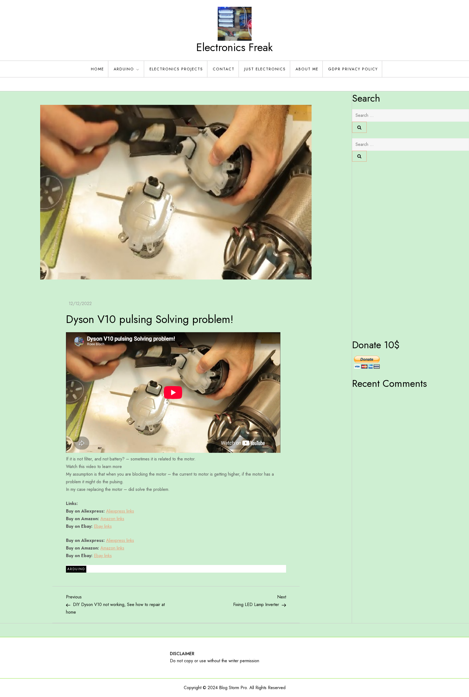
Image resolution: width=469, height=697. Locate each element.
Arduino (124, 69)
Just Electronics (265, 69)
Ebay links (103, 526)
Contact (223, 69)
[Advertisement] (373, 248)
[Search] (359, 127)
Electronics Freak (234, 47)
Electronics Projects (176, 69)
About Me (307, 69)
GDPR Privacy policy (353, 69)
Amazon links (112, 519)
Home (97, 69)
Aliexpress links (120, 511)
